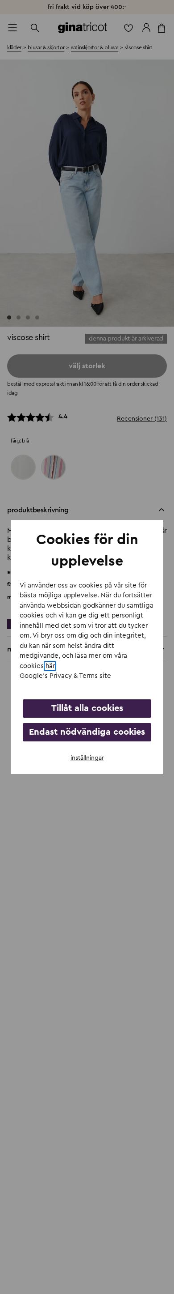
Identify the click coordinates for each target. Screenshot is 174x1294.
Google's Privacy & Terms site (65, 676)
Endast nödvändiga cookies (87, 732)
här (50, 666)
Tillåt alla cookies (87, 708)
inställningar (87, 758)
